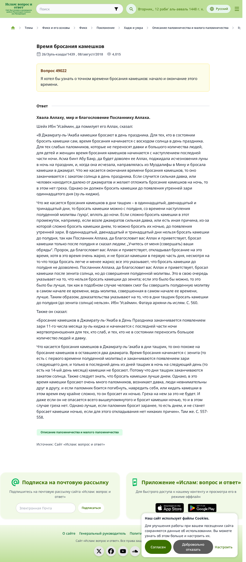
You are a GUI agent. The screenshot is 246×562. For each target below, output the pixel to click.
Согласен (158, 547)
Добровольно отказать (193, 547)
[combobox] (76, 9)
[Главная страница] (13, 27)
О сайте (68, 533)
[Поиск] (131, 9)
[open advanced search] (116, 9)
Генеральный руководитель (102, 533)
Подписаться (91, 508)
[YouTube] (123, 551)
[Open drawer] (237, 9)
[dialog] (189, 535)
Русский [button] (222, 9)
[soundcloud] (135, 551)
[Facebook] (111, 551)
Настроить (224, 547)
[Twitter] (99, 551)
